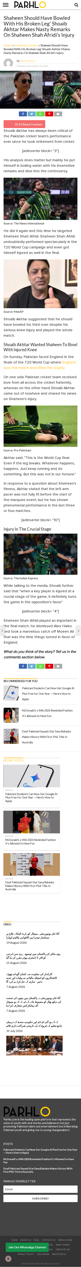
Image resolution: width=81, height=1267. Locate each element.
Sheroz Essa (27, 60)
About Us (25, 1240)
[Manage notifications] (8, 1259)
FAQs (36, 1240)
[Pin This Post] (49, 113)
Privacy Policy (26, 1254)
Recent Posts (13, 760)
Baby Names (63, 1244)
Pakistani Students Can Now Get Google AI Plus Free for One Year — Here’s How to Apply (48, 694)
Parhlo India (65, 1240)
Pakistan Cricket (26, 45)
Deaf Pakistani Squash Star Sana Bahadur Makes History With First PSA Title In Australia (46, 737)
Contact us (48, 1240)
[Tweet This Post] (32, 113)
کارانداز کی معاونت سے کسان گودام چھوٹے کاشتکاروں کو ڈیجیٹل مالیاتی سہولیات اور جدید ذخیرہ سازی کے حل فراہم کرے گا (31, 977)
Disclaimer (43, 1254)
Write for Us (59, 1254)
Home (8, 45)
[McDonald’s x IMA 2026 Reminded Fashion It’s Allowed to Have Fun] (11, 715)
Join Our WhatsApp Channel (27, 1247)
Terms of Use (63, 1249)
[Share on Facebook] (23, 113)
